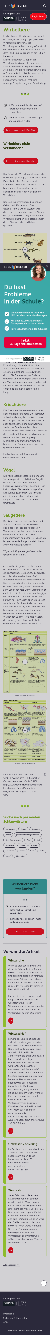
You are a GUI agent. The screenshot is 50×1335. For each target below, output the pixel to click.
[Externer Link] (25, 312)
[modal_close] (47, 266)
